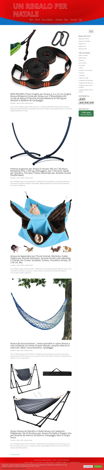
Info (80, 20)
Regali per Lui (82, 46)
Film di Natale (82, 63)
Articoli (37, 20)
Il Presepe (81, 73)
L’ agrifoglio (82, 75)
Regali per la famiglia (84, 41)
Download (58, 20)
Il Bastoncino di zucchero (85, 70)
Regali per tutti (83, 49)
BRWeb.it (66, 462)
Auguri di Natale (83, 55)
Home (31, 20)
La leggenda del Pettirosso (86, 83)
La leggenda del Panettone (86, 80)
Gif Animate (82, 65)
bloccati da (87, 114)
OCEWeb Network (49, 462)
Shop (65, 20)
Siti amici (74, 20)
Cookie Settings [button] (88, 466)
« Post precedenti (15, 454)
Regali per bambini (84, 38)
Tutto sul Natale (47, 20)
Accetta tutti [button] (98, 466)
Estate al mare (29, 103)
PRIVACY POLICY (75, 462)
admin (14, 103)
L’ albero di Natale (83, 78)
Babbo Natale (82, 58)
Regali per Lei (82, 43)
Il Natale (81, 68)
